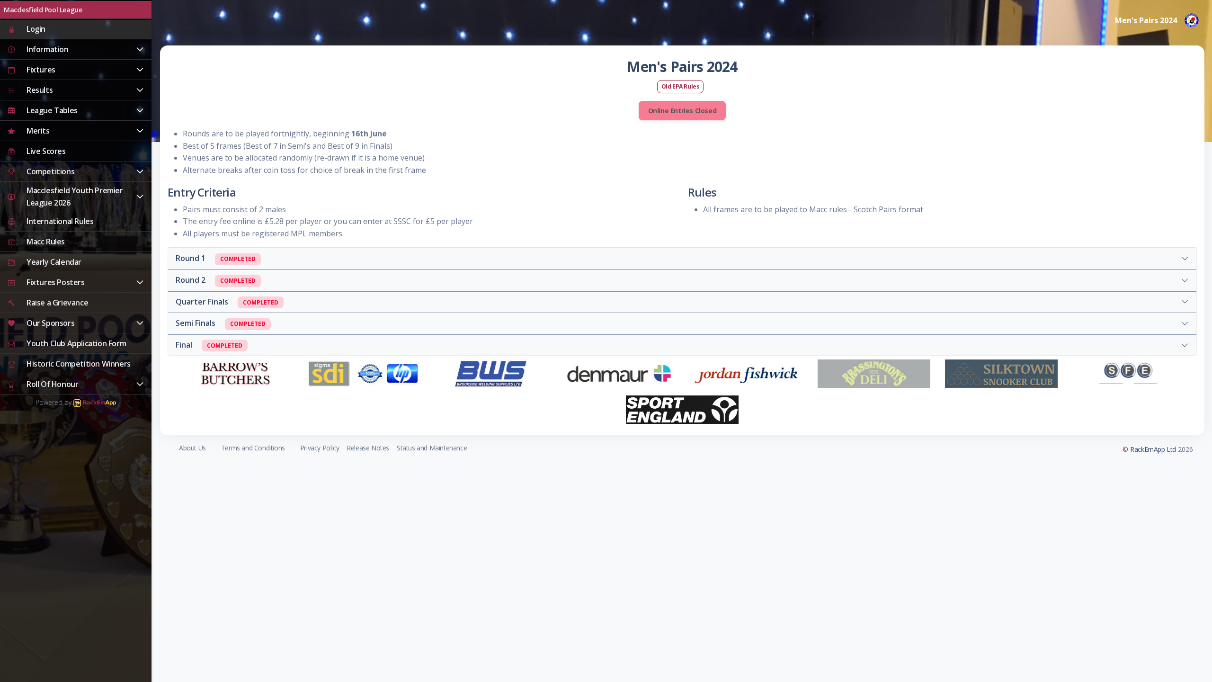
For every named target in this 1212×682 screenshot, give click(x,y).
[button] (76, 49)
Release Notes (368, 447)
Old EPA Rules (680, 86)
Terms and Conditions (253, 447)
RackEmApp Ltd (1153, 449)
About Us (192, 447)
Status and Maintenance (432, 447)
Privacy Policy (319, 447)
